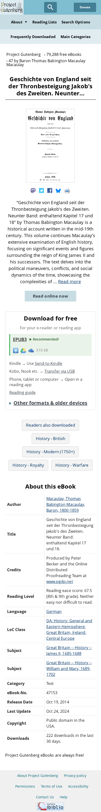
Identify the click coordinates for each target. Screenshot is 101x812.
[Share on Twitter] (41, 190)
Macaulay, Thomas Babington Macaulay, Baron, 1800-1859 (65, 504)
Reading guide (22, 392)
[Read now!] (50, 181)
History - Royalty (28, 465)
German (54, 611)
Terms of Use (51, 786)
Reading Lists (44, 22)
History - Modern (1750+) (50, 451)
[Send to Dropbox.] (15, 350)
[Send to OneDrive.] (31, 350)
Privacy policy (75, 775)
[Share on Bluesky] (58, 190)
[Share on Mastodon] (33, 190)
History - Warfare (71, 465)
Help (63, 797)
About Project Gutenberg (37, 775)
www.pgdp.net (59, 581)
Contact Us (45, 797)
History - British (50, 438)
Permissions (25, 786)
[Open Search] (50, 7)
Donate (85, 7)
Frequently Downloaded (33, 36)
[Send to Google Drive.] (23, 350)
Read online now (50, 296)
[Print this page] (67, 190)
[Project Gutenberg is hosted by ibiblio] (50, 809)
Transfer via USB (59, 371)
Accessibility (78, 786)
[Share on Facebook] (49, 190)
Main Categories (76, 36)
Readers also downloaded (50, 425)
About (19, 22)
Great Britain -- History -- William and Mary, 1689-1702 (69, 668)
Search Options (76, 22)
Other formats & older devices (50, 403)
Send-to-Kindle (48, 363)
